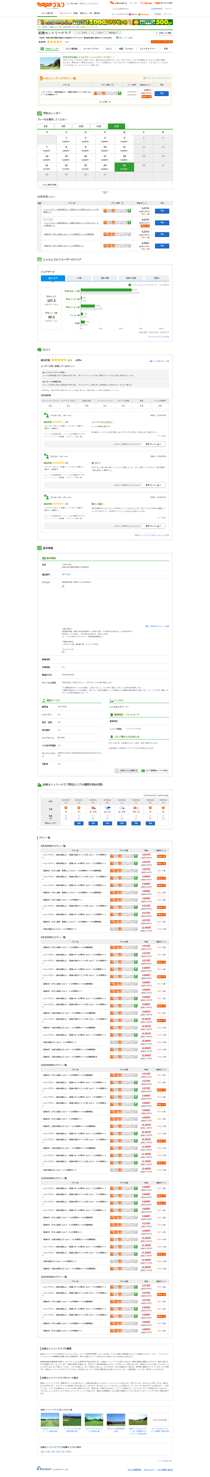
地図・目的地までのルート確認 (157, 626)
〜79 (79, 278)
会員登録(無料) (156, 9)
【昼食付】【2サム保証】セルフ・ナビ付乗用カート (63, 246)
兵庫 (58, 1452)
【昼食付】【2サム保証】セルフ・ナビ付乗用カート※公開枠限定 (68, 234)
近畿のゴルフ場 (55, 27)
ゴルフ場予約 (47, 13)
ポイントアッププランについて (159, 78)
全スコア (53, 278)
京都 (47, 1452)
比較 (39, 203)
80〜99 (105, 278)
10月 (81, 126)
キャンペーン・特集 (69, 13)
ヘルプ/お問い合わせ (165, 1470)
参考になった (153, 444)
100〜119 (131, 278)
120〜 (157, 278)
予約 (161, 93)
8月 (46, 126)
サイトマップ (149, 1470)
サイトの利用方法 (134, 1470)
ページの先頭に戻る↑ (165, 1461)
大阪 (52, 1452)
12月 (116, 126)
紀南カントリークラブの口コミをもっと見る (152, 535)
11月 (98, 126)
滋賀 (42, 1452)
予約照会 (157, 14)
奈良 (63, 1452)
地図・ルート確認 (125, 38)
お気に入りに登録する (128, 770)
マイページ (168, 14)
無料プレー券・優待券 (90, 13)
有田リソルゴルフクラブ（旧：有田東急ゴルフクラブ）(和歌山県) (138, 1431)
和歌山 (69, 1452)
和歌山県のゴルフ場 (71, 27)
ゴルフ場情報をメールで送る (157, 770)
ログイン (168, 9)
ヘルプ (135, 3)
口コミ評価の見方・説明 (160, 361)
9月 (63, 126)
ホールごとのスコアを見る (159, 337)
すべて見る (162, 436)
